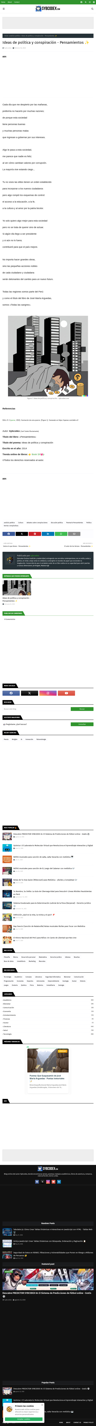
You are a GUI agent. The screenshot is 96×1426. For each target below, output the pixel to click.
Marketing (32, 961)
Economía (20, 981)
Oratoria (15, 985)
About (10, 2)
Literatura (38, 977)
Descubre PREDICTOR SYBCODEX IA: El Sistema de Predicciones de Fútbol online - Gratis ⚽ (51, 834)
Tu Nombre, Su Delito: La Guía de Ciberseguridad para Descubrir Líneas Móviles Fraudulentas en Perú (52, 892)
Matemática (43, 957)
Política (89, 523)
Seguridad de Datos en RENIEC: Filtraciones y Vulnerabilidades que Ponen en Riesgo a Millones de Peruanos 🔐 (53, 1254)
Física (32, 985)
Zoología (61, 985)
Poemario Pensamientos (74, 523)
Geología (65, 981)
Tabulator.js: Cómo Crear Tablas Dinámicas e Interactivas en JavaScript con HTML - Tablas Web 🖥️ (52, 1230)
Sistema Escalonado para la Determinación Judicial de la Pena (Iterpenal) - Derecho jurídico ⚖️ (52, 904)
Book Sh (36, 454)
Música (15, 957)
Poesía (6, 739)
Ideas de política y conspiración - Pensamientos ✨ (16, 599)
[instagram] (89, 2)
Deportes (30, 981)
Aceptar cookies (23, 1419)
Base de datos (9, 961)
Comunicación (79, 977)
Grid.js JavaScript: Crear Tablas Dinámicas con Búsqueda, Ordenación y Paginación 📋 (49, 1241)
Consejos (29, 977)
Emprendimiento (53, 981)
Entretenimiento (48, 1015)
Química (23, 985)
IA (21, 739)
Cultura (20, 523)
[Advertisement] (48, 22)
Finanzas (48, 1019)
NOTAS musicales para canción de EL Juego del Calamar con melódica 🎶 (44, 868)
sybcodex (8, 48)
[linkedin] (59, 1182)
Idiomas (67, 957)
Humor (74, 981)
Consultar (82, 724)
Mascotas (42, 961)
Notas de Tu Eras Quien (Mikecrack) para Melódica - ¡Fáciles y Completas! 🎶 (45, 880)
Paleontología (41, 739)
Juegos (6, 985)
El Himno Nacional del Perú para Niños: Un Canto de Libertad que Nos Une (44, 938)
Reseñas (77, 957)
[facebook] (81, 2)
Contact (17, 2)
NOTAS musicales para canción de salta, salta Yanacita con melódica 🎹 (43, 857)
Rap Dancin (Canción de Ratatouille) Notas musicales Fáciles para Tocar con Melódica (49, 926)
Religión (14, 739)
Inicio (6, 36)
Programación (9, 981)
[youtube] (66, 693)
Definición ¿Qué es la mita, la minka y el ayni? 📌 (34, 915)
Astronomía (40, 981)
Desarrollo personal (28, 957)
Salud (48, 1030)
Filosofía (7, 957)
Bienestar (67, 977)
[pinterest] (93, 2)
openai (12, 420)
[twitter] (85, 2)
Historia (82, 981)
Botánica (40, 985)
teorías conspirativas (11, 526)
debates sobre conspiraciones (37, 523)
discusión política (57, 523)
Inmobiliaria (21, 961)
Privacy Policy (89, 1422)
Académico (18, 977)
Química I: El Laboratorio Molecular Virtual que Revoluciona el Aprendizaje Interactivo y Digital (53, 845)
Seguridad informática (53, 977)
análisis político (14, 36)
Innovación (29, 739)
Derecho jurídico (56, 957)
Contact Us (77, 1422)
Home (3, 2)
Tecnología (7, 977)
